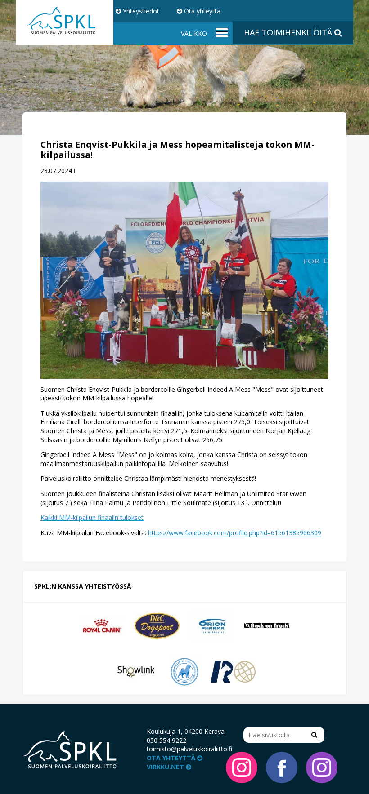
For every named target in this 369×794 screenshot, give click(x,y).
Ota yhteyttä (201, 11)
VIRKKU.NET (166, 767)
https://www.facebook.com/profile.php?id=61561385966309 (234, 532)
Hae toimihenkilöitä (289, 32)
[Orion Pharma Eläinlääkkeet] (212, 625)
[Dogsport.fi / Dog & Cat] (157, 625)
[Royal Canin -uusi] (102, 625)
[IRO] (233, 671)
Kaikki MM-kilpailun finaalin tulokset (92, 517)
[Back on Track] (266, 625)
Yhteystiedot (140, 11)
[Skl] (184, 671)
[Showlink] (135, 671)
